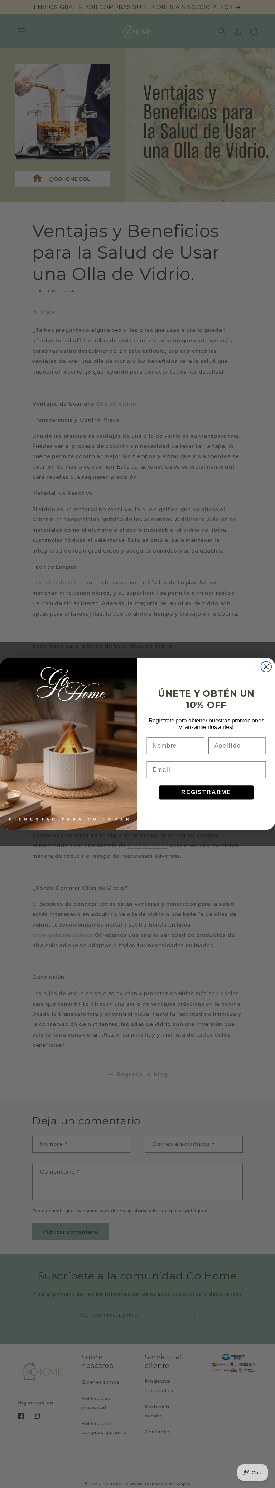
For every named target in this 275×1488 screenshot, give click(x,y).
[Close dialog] (266, 667)
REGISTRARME (206, 792)
